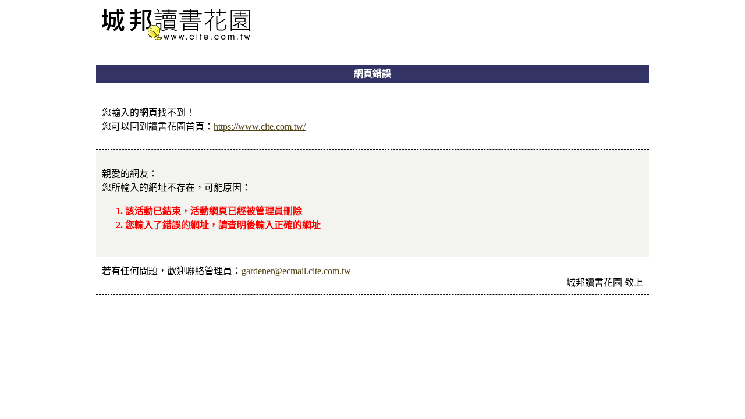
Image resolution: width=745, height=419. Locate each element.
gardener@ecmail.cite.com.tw (296, 271)
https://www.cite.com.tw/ (260, 127)
